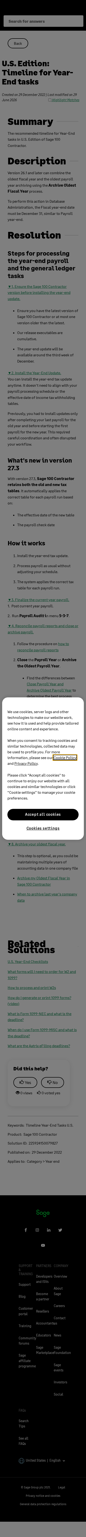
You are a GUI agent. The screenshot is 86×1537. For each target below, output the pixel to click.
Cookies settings (43, 828)
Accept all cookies (43, 814)
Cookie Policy (65, 757)
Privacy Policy (26, 763)
